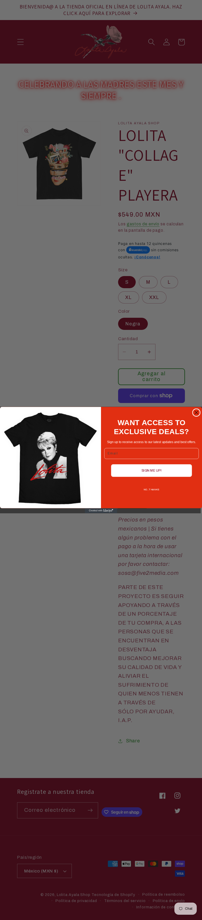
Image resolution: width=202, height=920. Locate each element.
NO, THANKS (151, 489)
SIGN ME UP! (152, 470)
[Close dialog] (196, 412)
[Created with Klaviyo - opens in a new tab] (101, 510)
